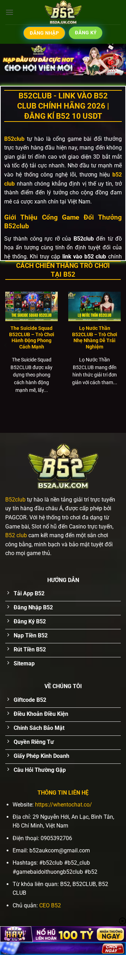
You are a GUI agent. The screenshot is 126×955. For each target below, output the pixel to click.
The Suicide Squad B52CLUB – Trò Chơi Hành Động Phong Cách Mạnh (31, 337)
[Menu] (9, 12)
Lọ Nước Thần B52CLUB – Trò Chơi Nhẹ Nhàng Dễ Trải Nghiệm (94, 337)
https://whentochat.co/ (63, 804)
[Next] (120, 345)
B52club (15, 499)
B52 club (16, 535)
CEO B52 (50, 905)
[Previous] (5, 345)
